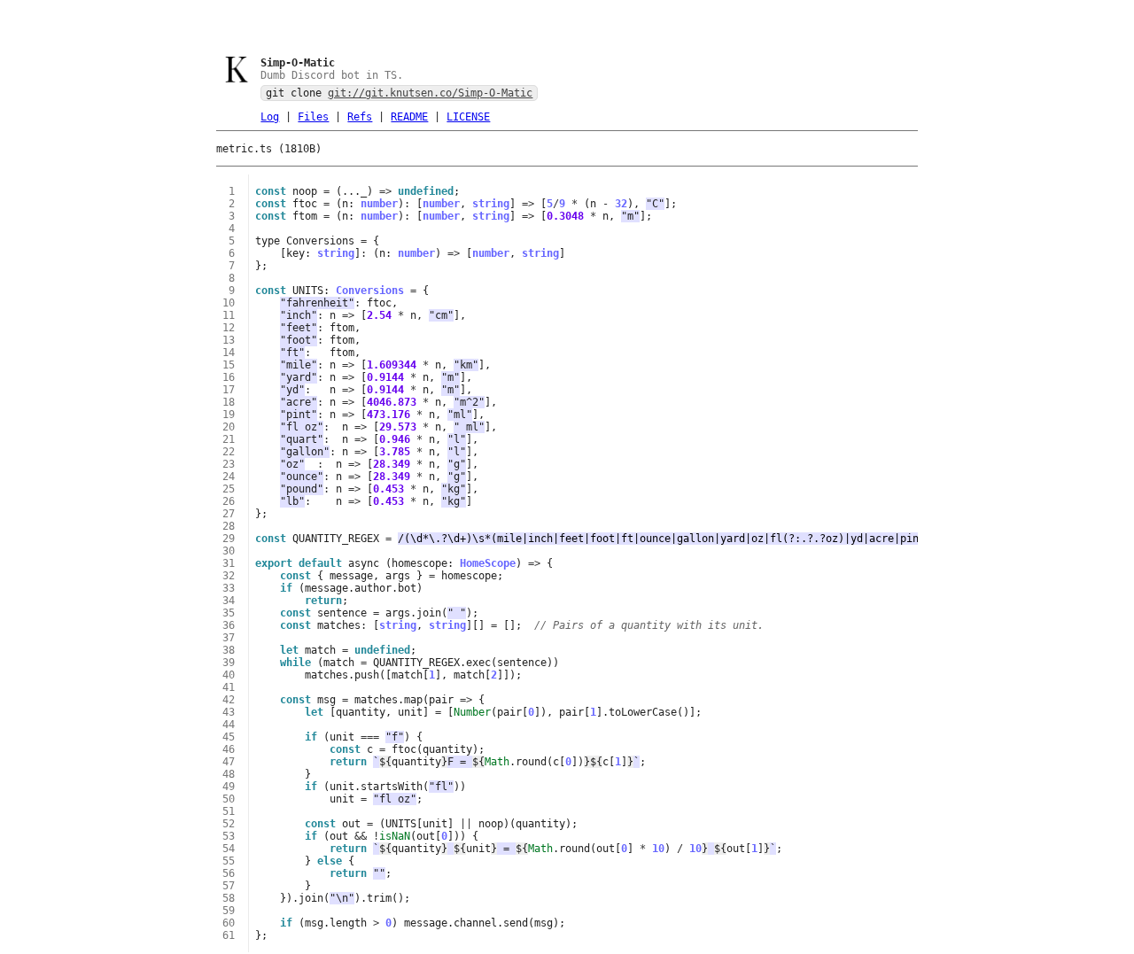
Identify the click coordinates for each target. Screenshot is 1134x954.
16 (228, 377)
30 (228, 551)
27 (228, 514)
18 (228, 402)
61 (228, 935)
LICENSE (468, 117)
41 (228, 687)
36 (228, 625)
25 (228, 489)
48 (228, 774)
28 (228, 526)
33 (228, 588)
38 (228, 650)
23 (228, 464)
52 (228, 824)
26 (228, 501)
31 (228, 563)
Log (269, 117)
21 (228, 439)
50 (228, 799)
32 (228, 576)
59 (228, 910)
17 (228, 390)
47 (228, 762)
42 (228, 700)
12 (228, 328)
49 (228, 786)
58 (228, 898)
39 (228, 662)
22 (228, 452)
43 (228, 712)
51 (228, 811)
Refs (359, 117)
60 (228, 923)
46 (228, 749)
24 (228, 476)
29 (228, 538)
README (409, 117)
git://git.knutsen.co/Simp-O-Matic (430, 93)
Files (313, 117)
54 (228, 848)
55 (228, 861)
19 (228, 414)
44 (228, 724)
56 (228, 873)
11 (228, 315)
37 (228, 638)
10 (228, 303)
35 (228, 613)
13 (228, 340)
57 (228, 886)
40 (228, 675)
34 (228, 600)
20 (228, 427)
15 (228, 365)
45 (228, 737)
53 (228, 836)
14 (228, 352)
